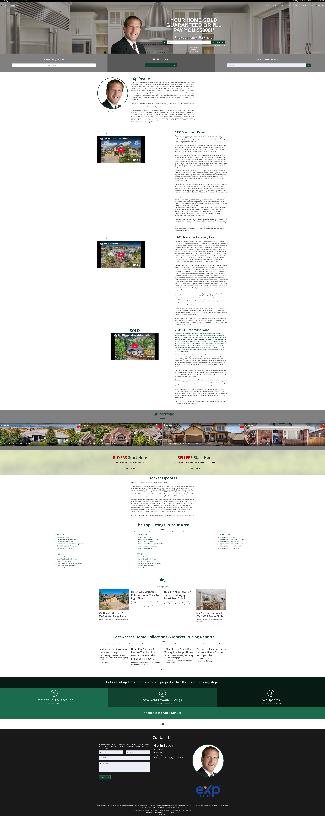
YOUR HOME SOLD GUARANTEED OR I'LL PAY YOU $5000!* (193, 25)
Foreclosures (65, 542)
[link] (308, 65)
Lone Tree (60, 553)
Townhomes (65, 548)
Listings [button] (274, 5)
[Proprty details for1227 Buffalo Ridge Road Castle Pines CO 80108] (40, 434)
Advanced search (220, 45)
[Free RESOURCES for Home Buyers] (129, 462)
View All (321, 421)
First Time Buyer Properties (70, 544)
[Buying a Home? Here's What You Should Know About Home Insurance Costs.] (211, 600)
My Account (320, 5)
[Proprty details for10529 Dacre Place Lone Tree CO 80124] (284, 434)
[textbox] (54, 65)
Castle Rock (142, 534)
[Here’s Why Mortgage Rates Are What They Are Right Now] (113, 598)
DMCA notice (162, 814)
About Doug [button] (304, 5)
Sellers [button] (295, 5)
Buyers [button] (288, 5)
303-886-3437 (194, 51)
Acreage (63, 537)
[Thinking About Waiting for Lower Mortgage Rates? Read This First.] (146, 598)
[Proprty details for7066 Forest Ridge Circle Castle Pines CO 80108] (121, 434)
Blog (312, 5)
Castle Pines (61, 534)
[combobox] (54, 65)
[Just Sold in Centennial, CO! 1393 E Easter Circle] (178, 606)
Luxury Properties (67, 546)
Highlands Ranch (225, 534)
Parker (140, 553)
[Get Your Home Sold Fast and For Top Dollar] (195, 462)
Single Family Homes (67, 539)
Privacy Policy (179, 807)
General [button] (281, 5)
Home (267, 5)
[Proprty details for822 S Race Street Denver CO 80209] (203, 434)
